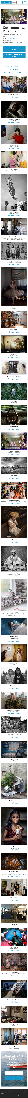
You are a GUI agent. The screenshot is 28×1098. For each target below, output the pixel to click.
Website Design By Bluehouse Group (10, 1095)
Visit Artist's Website (14, 98)
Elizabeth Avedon (12, 38)
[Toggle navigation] (24, 2)
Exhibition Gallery (12, 66)
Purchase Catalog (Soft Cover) (14, 49)
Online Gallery (12, 69)
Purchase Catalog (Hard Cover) (14, 55)
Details (18, 72)
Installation (8, 72)
